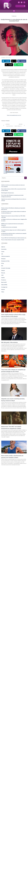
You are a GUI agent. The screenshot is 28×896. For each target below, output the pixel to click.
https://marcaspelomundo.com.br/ (14, 115)
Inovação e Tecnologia (5, 268)
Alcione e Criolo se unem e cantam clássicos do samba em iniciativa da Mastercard (13, 212)
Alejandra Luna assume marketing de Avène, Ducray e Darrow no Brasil (13, 199)
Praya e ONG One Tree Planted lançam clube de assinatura (13, 237)
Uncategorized (4, 287)
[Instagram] (24, 2)
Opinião (3, 277)
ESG (2, 265)
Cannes (2, 251)
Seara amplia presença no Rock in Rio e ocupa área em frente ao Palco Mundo (13, 189)
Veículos (3, 289)
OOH (2, 275)
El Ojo (2, 263)
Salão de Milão (4, 284)
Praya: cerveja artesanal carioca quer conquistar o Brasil (12, 239)
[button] (14, 11)
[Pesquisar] (24, 6)
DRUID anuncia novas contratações (10, 227)
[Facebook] (19, 2)
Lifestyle (3, 270)
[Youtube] (22, 2)
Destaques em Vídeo (5, 261)
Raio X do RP (4, 282)
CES (2, 253)
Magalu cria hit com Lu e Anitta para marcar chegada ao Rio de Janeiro (14, 220)
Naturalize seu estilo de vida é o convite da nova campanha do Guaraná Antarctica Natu (13, 234)
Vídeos (2, 291)
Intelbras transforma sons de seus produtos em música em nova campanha (13, 185)
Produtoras (14, 16)
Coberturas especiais (5, 256)
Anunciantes (3, 249)
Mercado (3, 272)
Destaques (3, 258)
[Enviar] (25, 178)
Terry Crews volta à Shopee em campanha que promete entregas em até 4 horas (12, 196)
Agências (3, 246)
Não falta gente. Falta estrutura (7, 192)
